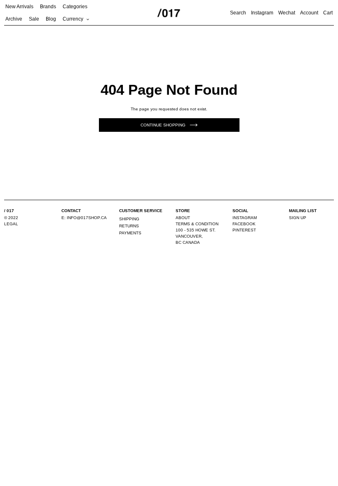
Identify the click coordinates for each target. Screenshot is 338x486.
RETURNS (129, 226)
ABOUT (183, 217)
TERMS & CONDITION (197, 224)
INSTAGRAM (244, 217)
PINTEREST (244, 230)
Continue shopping (163, 125)
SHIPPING (129, 219)
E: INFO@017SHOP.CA (84, 217)
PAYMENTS (130, 233)
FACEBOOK (244, 224)
